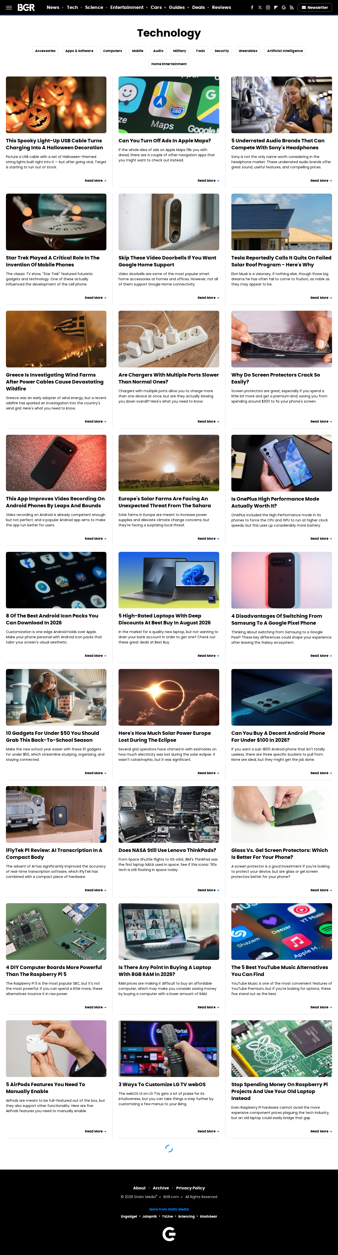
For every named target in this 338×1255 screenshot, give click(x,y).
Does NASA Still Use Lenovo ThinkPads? (167, 850)
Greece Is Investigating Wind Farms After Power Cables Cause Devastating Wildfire (55, 382)
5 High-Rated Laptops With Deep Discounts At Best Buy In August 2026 (165, 619)
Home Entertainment (169, 64)
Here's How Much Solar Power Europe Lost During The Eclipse (165, 736)
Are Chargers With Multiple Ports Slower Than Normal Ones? (169, 378)
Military (179, 51)
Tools (200, 51)
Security (222, 51)
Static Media (145, 1197)
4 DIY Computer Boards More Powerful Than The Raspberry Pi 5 (54, 970)
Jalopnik (149, 1216)
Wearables (248, 51)
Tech (72, 7)
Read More (94, 181)
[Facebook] (252, 7)
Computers (112, 51)
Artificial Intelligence (285, 51)
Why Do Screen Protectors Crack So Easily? (275, 378)
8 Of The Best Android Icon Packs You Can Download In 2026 (52, 619)
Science (94, 7)
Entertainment (127, 7)
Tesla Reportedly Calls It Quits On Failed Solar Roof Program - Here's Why (281, 261)
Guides (177, 7)
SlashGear (208, 1216)
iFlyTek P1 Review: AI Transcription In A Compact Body (54, 853)
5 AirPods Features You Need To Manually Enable (45, 1088)
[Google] (284, 7)
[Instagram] (268, 7)
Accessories (45, 51)
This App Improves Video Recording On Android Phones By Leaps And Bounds (55, 502)
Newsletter (318, 7)
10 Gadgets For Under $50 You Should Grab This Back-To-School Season (52, 736)
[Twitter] (260, 7)
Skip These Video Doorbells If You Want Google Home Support (167, 261)
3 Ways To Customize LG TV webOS (162, 1084)
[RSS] (292, 7)
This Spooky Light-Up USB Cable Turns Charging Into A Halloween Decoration (54, 144)
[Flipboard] (276, 7)
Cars (156, 7)
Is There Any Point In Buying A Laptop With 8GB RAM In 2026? (165, 970)
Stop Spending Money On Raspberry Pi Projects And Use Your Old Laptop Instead (279, 1091)
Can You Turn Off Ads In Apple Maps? (165, 140)
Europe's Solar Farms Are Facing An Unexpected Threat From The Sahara (165, 502)
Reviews (221, 7)
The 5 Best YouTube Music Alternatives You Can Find (279, 970)
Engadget (129, 1216)
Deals (198, 7)
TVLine (167, 1216)
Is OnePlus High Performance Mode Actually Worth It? (275, 502)
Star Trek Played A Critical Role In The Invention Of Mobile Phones (52, 261)
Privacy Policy (190, 1188)
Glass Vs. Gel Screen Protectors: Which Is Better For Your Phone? (279, 853)
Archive (161, 1188)
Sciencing (186, 1216)
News (53, 7)
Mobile (138, 51)
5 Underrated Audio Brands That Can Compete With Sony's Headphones (277, 144)
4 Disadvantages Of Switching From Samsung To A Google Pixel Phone (276, 619)
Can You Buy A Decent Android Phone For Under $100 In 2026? (278, 736)
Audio (158, 51)
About (139, 1188)
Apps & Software (79, 51)
